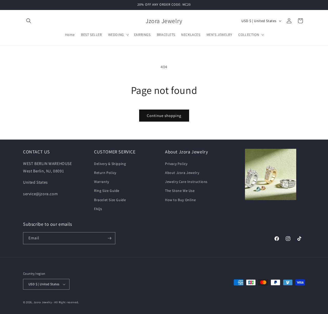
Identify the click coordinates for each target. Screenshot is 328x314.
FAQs (98, 209)
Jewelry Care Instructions (186, 181)
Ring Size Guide (106, 190)
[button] (28, 20)
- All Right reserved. (66, 302)
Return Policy (105, 172)
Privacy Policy (176, 163)
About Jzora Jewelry (182, 172)
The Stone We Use (180, 190)
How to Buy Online (180, 200)
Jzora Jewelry (43, 302)
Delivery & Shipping (110, 163)
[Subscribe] (109, 238)
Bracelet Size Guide (110, 200)
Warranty (101, 181)
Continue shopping (164, 115)
